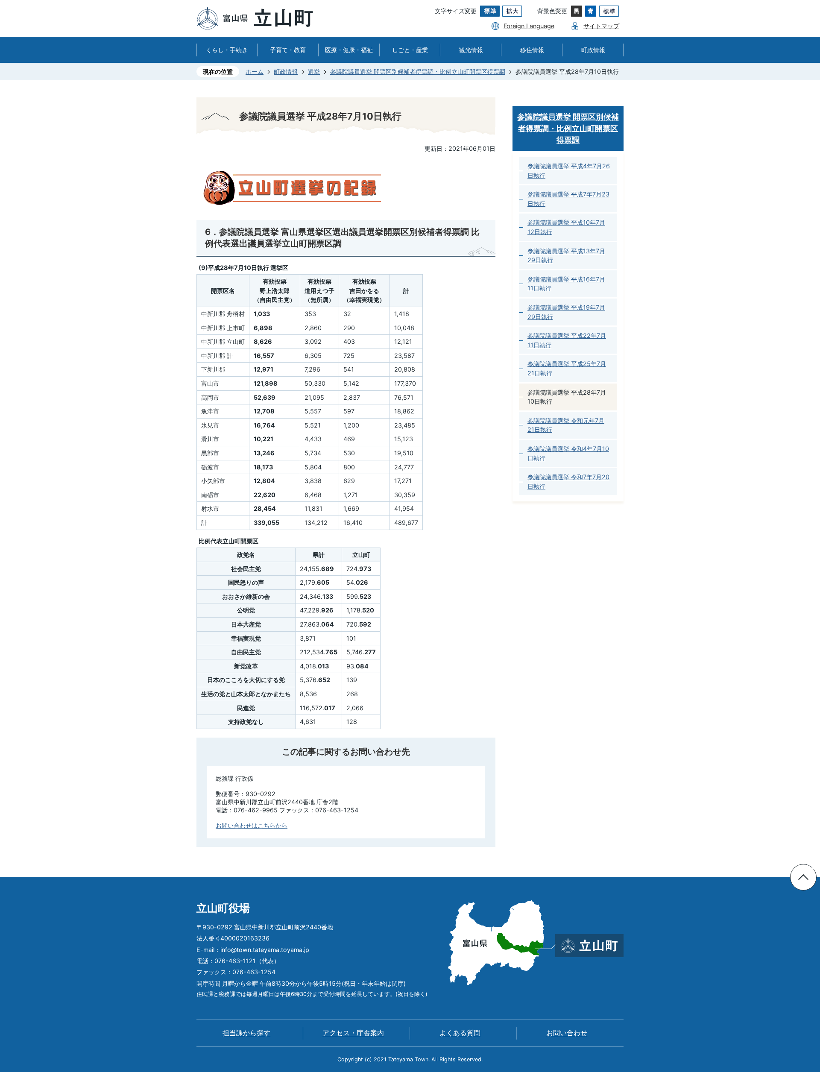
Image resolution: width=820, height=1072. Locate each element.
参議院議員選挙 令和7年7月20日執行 (568, 481)
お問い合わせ (566, 1033)
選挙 (314, 71)
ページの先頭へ (803, 877)
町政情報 (593, 49)
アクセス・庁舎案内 (353, 1033)
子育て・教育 (288, 49)
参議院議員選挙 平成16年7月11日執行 (566, 283)
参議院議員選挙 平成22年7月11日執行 (566, 340)
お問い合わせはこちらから (251, 825)
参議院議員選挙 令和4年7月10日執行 (568, 453)
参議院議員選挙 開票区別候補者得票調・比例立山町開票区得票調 (417, 71)
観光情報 (471, 49)
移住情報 (532, 49)
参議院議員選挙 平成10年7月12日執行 (566, 227)
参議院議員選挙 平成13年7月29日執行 (566, 255)
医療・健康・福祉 (349, 49)
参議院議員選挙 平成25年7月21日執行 (566, 368)
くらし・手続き (227, 49)
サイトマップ (601, 25)
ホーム (255, 71)
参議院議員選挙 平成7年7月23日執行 (568, 198)
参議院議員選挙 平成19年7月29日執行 (566, 312)
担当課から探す (246, 1033)
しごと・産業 (410, 49)
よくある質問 (459, 1033)
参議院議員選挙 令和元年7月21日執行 (565, 425)
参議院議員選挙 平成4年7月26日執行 (568, 170)
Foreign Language (529, 25)
